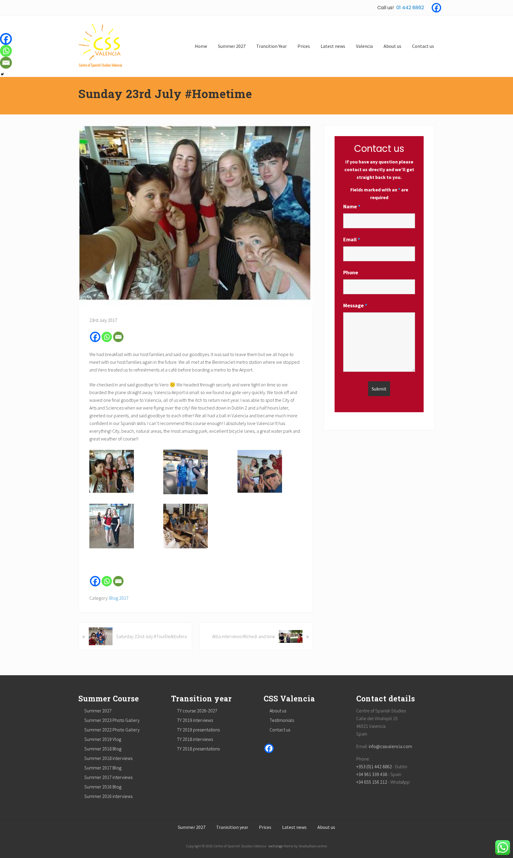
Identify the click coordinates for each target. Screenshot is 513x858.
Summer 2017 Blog (102, 768)
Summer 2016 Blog (102, 787)
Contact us (280, 730)
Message (355, 305)
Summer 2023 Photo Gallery (112, 720)
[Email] (118, 337)
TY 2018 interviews (195, 739)
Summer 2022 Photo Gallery (112, 730)
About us (278, 711)
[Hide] (2, 74)
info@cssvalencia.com (390, 746)
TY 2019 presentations (198, 730)
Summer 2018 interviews (108, 758)
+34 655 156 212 (371, 782)
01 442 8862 (410, 7)
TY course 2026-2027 (197, 711)
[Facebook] (436, 7)
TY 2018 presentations (198, 749)
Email (351, 239)
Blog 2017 (119, 598)
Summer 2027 (98, 711)
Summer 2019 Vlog (102, 739)
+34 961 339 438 (371, 774)
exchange (276, 845)
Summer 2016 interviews (108, 796)
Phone (350, 272)
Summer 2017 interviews (108, 777)
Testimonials (282, 720)
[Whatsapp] (107, 337)
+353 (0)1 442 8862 (374, 766)
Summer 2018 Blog (102, 749)
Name (351, 206)
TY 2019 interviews (195, 720)
